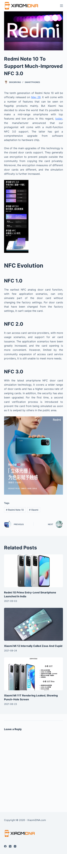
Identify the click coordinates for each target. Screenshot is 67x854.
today (58, 118)
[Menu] (61, 5)
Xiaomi (33, 509)
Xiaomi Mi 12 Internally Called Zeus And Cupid (33, 646)
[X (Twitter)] (10, 846)
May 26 (35, 97)
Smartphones (32, 82)
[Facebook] (5, 846)
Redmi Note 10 (15, 509)
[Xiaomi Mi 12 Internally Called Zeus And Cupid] (33, 624)
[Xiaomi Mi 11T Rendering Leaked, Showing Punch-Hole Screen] (33, 673)
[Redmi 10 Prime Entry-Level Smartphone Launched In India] (33, 570)
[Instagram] (15, 846)
